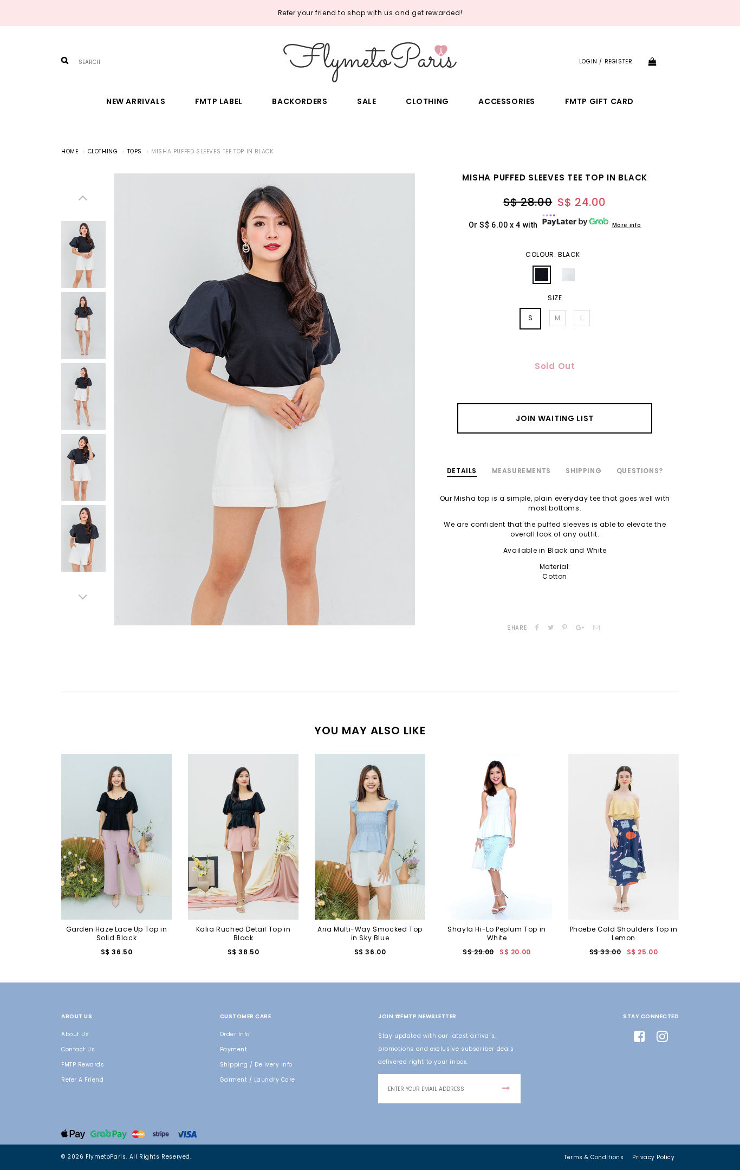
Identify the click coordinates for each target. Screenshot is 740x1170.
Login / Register (606, 61)
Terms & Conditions (594, 1157)
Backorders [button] (299, 101)
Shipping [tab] (583, 470)
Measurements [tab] (521, 470)
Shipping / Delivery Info (256, 1065)
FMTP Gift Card (599, 101)
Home (69, 151)
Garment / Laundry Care (257, 1080)
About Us (75, 1034)
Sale (366, 101)
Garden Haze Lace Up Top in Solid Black (116, 933)
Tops (134, 151)
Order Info (235, 1034)
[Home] (370, 62)
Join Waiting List (555, 418)
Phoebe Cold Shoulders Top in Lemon (624, 933)
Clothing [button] (427, 101)
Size (555, 298)
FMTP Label (219, 101)
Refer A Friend (82, 1080)
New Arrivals (135, 101)
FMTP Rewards (82, 1065)
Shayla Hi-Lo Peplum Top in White (496, 933)
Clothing (103, 151)
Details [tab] (462, 470)
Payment (234, 1049)
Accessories (506, 101)
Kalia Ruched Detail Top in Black (243, 933)
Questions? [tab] (639, 470)
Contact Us (78, 1049)
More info (626, 225)
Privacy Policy (653, 1157)
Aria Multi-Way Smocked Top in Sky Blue (370, 933)
